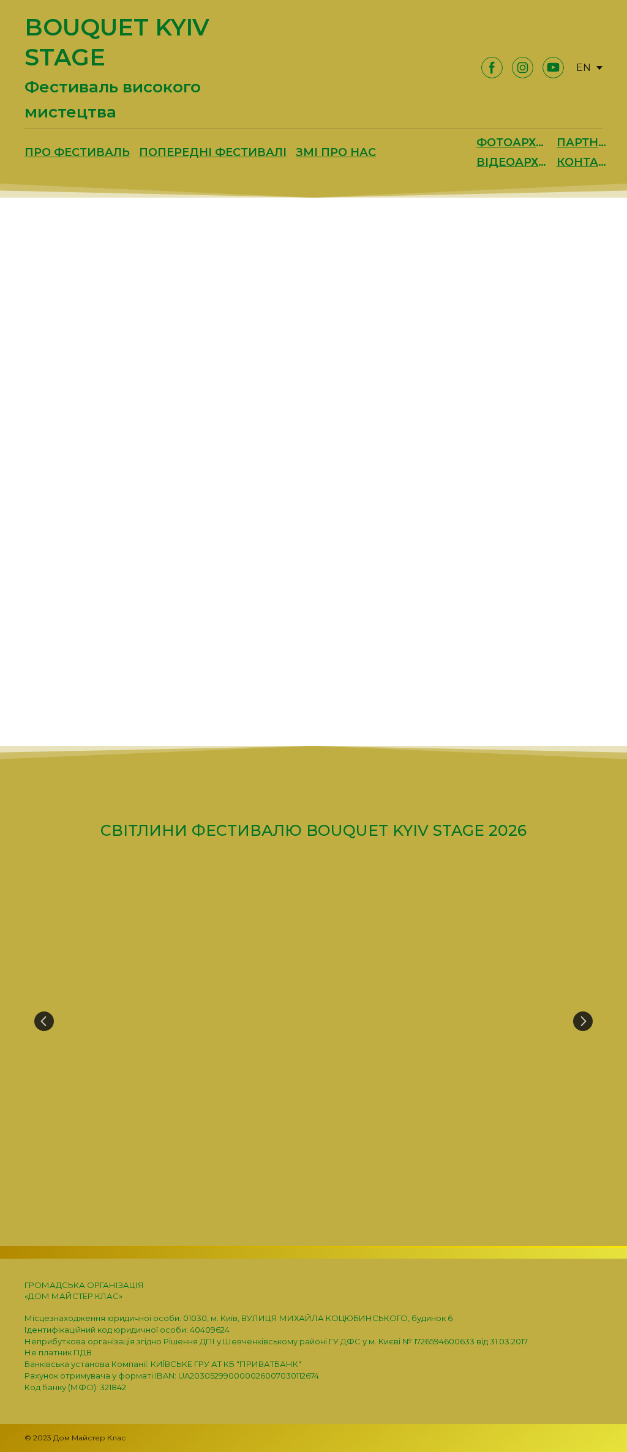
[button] (492, 67)
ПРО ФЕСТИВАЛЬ (77, 152)
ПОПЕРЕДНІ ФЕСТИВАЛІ (213, 152)
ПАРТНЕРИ (584, 142)
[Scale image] (313, 1020)
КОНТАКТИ (584, 162)
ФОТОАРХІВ (511, 142)
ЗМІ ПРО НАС (336, 152)
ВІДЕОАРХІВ (511, 162)
